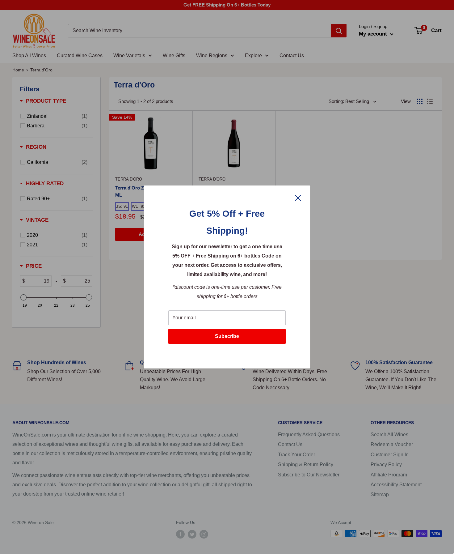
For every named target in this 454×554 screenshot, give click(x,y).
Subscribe (227, 336)
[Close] (298, 197)
